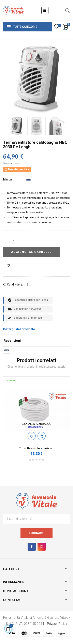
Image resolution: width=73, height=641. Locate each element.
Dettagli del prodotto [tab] (19, 329)
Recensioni (12, 341)
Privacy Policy (57, 624)
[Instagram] (42, 547)
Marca (7, 179)
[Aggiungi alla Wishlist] (8, 265)
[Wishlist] (56, 27)
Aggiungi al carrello (31, 251)
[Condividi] (27, 285)
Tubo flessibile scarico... (36, 448)
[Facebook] (32, 547)
